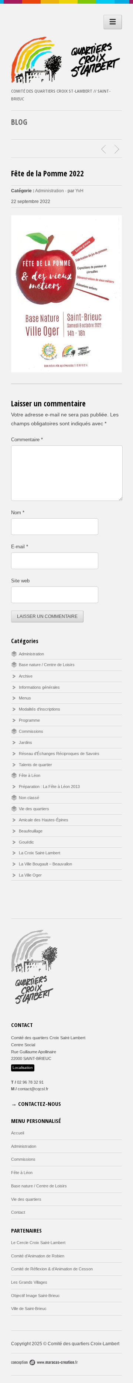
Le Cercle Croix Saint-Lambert (38, 1242)
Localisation (23, 1067)
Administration (49, 190)
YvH (79, 190)
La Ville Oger (30, 875)
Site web (20, 581)
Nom (17, 512)
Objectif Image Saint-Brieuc (35, 1295)
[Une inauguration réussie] (118, 149)
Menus (25, 698)
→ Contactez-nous (36, 1103)
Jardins (25, 742)
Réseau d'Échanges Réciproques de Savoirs (59, 753)
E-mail (19, 546)
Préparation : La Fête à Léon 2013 (49, 786)
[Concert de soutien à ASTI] (104, 149)
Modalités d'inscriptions (39, 709)
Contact (18, 1212)
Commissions (31, 731)
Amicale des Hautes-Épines (43, 820)
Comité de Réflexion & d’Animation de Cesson (52, 1269)
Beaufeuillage (30, 831)
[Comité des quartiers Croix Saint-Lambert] (66, 81)
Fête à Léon (29, 775)
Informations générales (39, 687)
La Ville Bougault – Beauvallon (45, 864)
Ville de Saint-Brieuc (29, 1308)
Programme (29, 720)
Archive (26, 676)
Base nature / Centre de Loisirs (47, 664)
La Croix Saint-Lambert (39, 853)
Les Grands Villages (29, 1282)
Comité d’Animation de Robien (37, 1256)
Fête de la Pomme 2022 (47, 173)
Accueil (17, 1133)
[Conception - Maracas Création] (44, 1363)
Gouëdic (26, 842)
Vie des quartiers (34, 809)
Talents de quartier (35, 764)
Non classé (29, 797)
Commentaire (27, 439)
